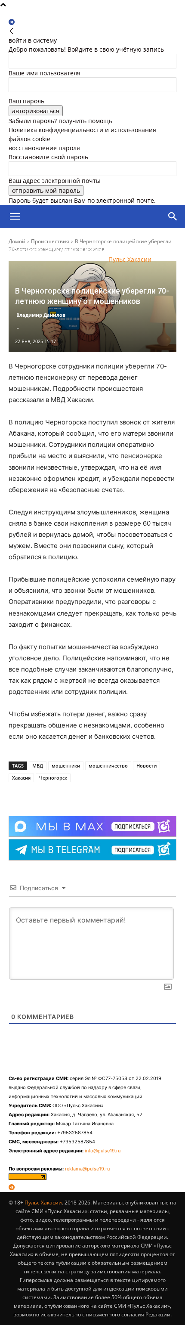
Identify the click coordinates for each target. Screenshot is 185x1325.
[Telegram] (12, 22)
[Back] (12, 31)
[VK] (64, 794)
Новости (146, 765)
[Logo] (49, 240)
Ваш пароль (26, 101)
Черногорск (53, 777)
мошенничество (108, 765)
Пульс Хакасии (43, 1202)
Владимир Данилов (40, 315)
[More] (84, 794)
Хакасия (21, 777)
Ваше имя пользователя (44, 73)
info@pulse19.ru (102, 1151)
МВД (37, 765)
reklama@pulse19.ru (87, 1169)
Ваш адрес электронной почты (55, 180)
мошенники (66, 765)
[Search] (173, 216)
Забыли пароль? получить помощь (60, 121)
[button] (14, 216)
